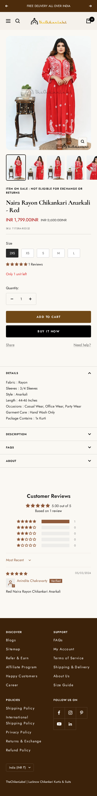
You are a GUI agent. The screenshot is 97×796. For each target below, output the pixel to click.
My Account (63, 649)
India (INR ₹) (17, 767)
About (11, 461)
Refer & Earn (17, 658)
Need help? (82, 344)
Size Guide (63, 684)
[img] (16, 573)
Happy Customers (22, 675)
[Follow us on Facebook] (59, 712)
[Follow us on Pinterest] (81, 712)
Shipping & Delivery (71, 666)
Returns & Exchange (23, 741)
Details (12, 373)
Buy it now (48, 331)
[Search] (17, 21)
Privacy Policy (19, 732)
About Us (61, 675)
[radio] (12, 253)
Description (16, 434)
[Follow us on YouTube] (59, 724)
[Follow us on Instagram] (70, 712)
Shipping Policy (20, 708)
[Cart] (88, 21)
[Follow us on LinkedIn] (70, 724)
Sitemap (13, 649)
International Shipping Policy (20, 720)
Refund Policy (18, 750)
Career (12, 684)
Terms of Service (68, 658)
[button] (17, 264)
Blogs (11, 640)
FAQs (10, 447)
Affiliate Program (21, 666)
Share (10, 344)
